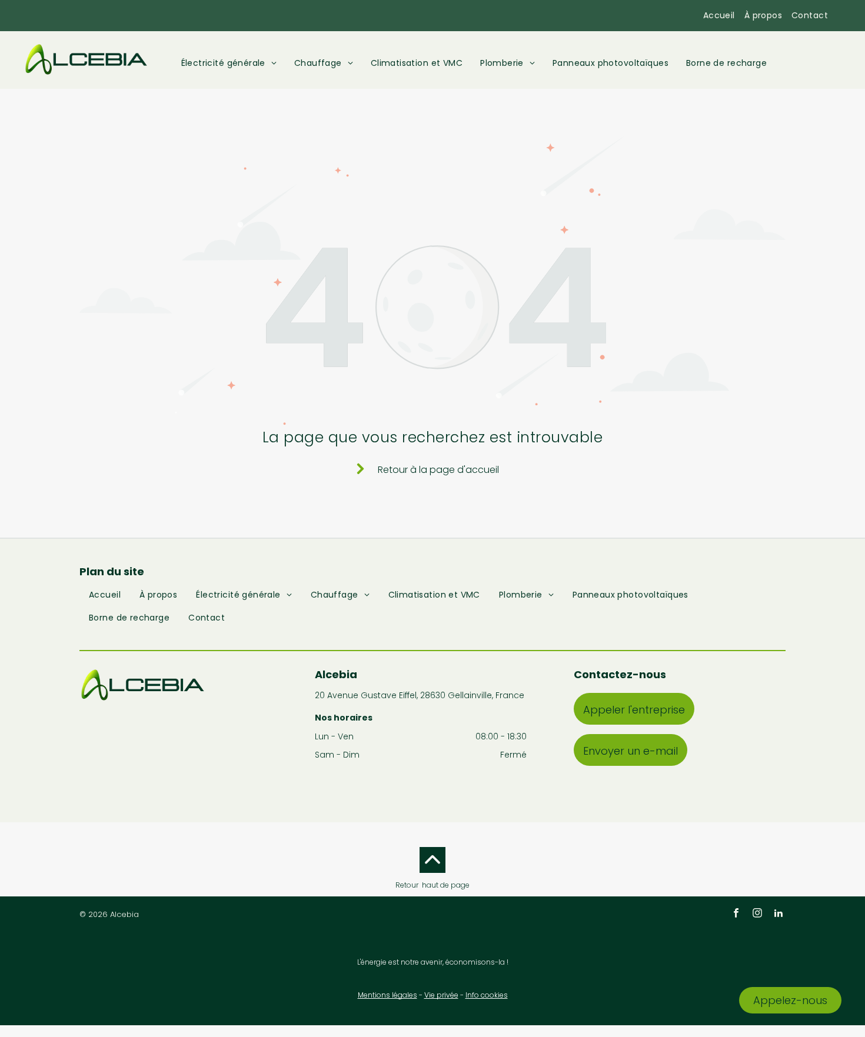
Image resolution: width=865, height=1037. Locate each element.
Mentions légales (387, 995)
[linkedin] (778, 914)
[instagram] (757, 914)
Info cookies (486, 995)
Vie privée (441, 995)
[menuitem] (719, 15)
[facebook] (736, 914)
